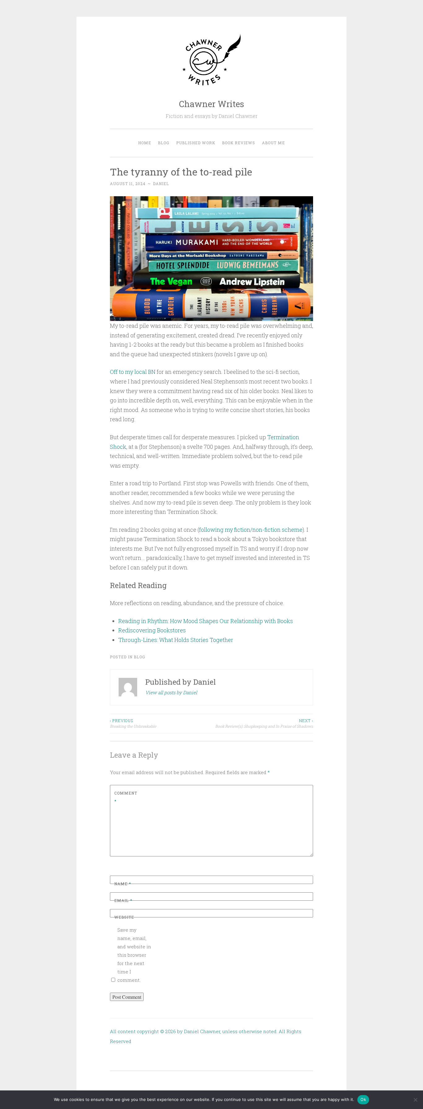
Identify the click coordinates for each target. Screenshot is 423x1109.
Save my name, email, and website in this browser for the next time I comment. (134, 955)
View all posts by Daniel (171, 692)
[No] (415, 1100)
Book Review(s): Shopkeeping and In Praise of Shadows (264, 723)
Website (124, 917)
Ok (363, 1099)
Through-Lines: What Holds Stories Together (175, 639)
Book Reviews (238, 142)
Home (144, 142)
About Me (273, 142)
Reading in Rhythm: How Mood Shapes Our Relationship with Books (205, 621)
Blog (163, 142)
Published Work (195, 142)
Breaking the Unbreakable (133, 723)
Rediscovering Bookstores (152, 630)
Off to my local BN (132, 371)
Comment (125, 797)
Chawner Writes (211, 103)
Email (123, 900)
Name (122, 883)
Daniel (161, 183)
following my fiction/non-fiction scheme (251, 529)
